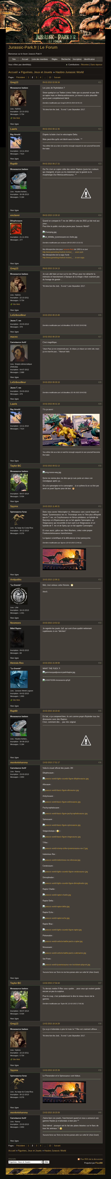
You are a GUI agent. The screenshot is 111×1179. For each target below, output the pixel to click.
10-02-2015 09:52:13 (51, 466)
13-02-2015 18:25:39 (51, 1070)
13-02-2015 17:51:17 (51, 762)
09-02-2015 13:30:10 (51, 215)
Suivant (57, 77)
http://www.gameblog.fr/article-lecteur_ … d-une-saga (63, 258)
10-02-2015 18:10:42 (51, 711)
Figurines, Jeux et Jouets (36, 72)
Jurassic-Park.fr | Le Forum (32, 47)
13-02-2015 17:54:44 (51, 983)
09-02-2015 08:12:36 (51, 129)
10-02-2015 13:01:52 (51, 623)
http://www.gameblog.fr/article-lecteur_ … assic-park (63, 252)
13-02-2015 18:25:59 (51, 1112)
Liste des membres (40, 59)
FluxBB (99, 1163)
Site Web (16, 118)
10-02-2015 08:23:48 (51, 315)
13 (50, 77)
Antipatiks (15, 579)
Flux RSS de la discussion (91, 1159)
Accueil (25, 59)
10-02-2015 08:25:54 (51, 337)
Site (14, 59)
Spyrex (14, 506)
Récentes (85, 64)
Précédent (20, 77)
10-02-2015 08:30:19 (51, 382)
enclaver (15, 215)
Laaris (13, 129)
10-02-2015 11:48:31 (51, 506)
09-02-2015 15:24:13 (51, 268)
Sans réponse (96, 64)
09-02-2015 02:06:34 (51, 82)
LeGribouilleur (18, 315)
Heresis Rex (17, 663)
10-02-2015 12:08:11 (51, 579)
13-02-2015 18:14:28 (51, 1024)
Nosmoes (15, 623)
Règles (55, 59)
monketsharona (19, 762)
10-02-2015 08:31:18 (51, 404)
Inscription (77, 59)
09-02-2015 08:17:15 (51, 164)
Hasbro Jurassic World (70, 72)
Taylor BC (15, 466)
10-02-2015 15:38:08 (51, 663)
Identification (89, 59)
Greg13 (14, 82)
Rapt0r (14, 163)
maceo (14, 337)
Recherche (65, 59)
